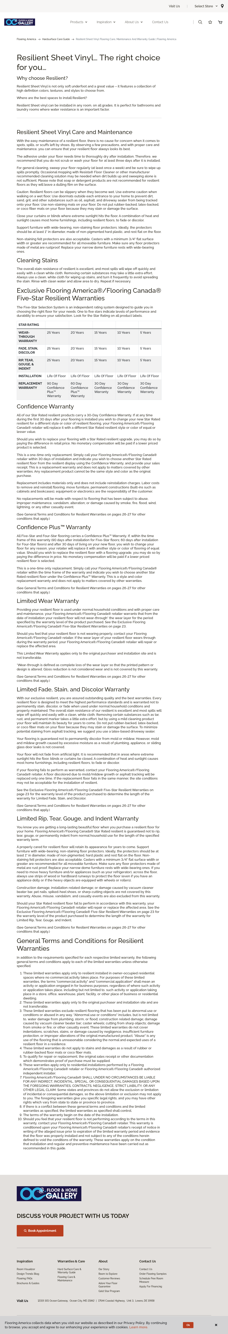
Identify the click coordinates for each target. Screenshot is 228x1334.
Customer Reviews (109, 1278)
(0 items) (220, 22)
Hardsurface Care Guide (56, 39)
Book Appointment (42, 1231)
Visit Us (174, 6)
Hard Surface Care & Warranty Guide (69, 1271)
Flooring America (26, 39)
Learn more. (138, 1327)
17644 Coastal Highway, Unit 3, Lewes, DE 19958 (126, 1300)
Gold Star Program (109, 1291)
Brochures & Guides (28, 1283)
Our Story (104, 1269)
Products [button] (76, 22)
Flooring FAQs (24, 1278)
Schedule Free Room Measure (151, 1280)
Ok (188, 1325)
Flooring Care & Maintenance (66, 1279)
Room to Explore (108, 1273)
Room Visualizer (26, 1269)
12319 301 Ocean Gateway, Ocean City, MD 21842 (66, 1300)
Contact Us (160, 22)
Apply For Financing (150, 1286)
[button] (206, 6)
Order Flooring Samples (153, 1273)
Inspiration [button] (104, 22)
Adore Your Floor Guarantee (108, 1285)
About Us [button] (132, 22)
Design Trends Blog (28, 1273)
